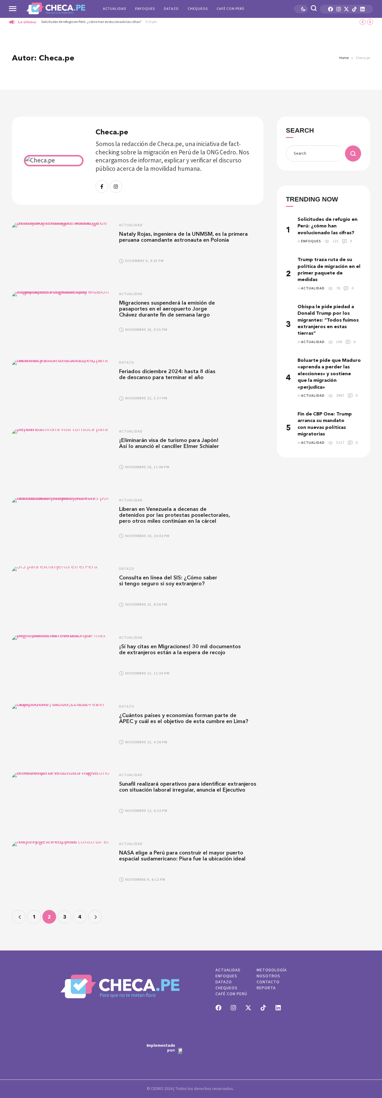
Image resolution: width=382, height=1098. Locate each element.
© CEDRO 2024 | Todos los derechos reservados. (190, 1089)
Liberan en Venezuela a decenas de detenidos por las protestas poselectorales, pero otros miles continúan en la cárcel (174, 515)
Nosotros (268, 976)
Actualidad (114, 8)
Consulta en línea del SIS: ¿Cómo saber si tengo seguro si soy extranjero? (168, 580)
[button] (366, 1073)
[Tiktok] (354, 9)
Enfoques (145, 8)
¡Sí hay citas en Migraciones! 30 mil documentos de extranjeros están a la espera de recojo (180, 649)
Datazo (171, 8)
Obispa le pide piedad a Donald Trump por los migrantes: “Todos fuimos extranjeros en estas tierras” (328, 319)
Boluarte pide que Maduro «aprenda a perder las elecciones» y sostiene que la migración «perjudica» (329, 373)
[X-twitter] (346, 9)
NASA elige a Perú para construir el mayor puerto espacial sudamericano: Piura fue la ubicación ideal (183, 855)
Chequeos (198, 8)
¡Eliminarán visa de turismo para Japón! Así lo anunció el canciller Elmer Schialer (169, 443)
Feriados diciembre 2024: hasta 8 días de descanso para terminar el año (167, 374)
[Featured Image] (62, 251)
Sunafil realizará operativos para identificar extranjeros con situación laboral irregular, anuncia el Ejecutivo (187, 787)
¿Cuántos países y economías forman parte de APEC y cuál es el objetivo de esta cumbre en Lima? (183, 718)
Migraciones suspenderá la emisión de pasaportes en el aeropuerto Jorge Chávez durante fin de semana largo (167, 309)
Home (344, 58)
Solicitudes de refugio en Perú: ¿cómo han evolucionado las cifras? (91, 21)
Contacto (268, 982)
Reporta (266, 988)
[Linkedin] (362, 9)
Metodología (272, 970)
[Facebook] (330, 9)
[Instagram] (338, 9)
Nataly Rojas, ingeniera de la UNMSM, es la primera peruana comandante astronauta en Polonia (183, 237)
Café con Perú (230, 8)
